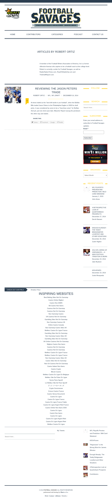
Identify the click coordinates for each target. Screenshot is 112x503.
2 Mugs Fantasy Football (39, 290)
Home (12, 34)
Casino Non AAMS (56, 303)
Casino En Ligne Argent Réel (56, 418)
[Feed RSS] (96, 1)
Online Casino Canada (56, 325)
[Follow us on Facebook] (99, 1)
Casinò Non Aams (56, 413)
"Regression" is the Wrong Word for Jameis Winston (98, 447)
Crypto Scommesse (56, 388)
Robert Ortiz (39, 95)
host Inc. (64, 492)
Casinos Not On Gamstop (56, 308)
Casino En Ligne (56, 396)
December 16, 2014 (70, 95)
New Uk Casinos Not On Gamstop (56, 363)
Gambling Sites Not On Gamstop (56, 319)
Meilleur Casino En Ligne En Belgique (56, 374)
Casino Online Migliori (56, 300)
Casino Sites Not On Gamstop (56, 361)
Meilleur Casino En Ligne (56, 424)
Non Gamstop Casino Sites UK (56, 328)
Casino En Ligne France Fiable (56, 402)
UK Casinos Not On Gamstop (56, 316)
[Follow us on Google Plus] (104, 1)
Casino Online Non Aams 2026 (56, 408)
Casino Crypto (56, 369)
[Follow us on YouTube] (106, 1)
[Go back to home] (56, 15)
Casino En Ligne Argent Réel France (56, 405)
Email (85, 128)
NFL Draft (56, 95)
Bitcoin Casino (56, 372)
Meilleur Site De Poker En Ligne (56, 377)
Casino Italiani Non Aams (56, 366)
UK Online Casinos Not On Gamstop (56, 341)
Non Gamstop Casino (56, 314)
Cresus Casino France (56, 391)
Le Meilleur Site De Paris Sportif (56, 383)
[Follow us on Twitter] (101, 1)
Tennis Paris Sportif (56, 380)
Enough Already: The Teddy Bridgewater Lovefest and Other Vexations (99, 232)
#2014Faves (96, 270)
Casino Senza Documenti (56, 394)
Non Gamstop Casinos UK (56, 322)
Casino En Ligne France (56, 399)
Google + (64, 496)
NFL (49, 95)
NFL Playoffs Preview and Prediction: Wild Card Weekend (98, 433)
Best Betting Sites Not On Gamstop (56, 297)
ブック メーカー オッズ (56, 385)
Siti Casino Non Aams (56, 306)
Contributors (33, 34)
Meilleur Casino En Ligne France (56, 330)
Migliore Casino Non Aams (56, 344)
